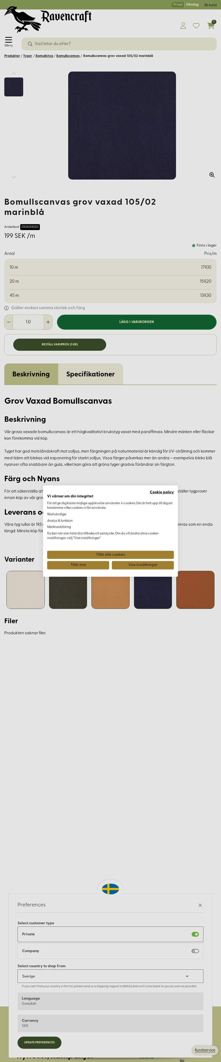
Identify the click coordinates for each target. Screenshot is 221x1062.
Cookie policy (162, 492)
